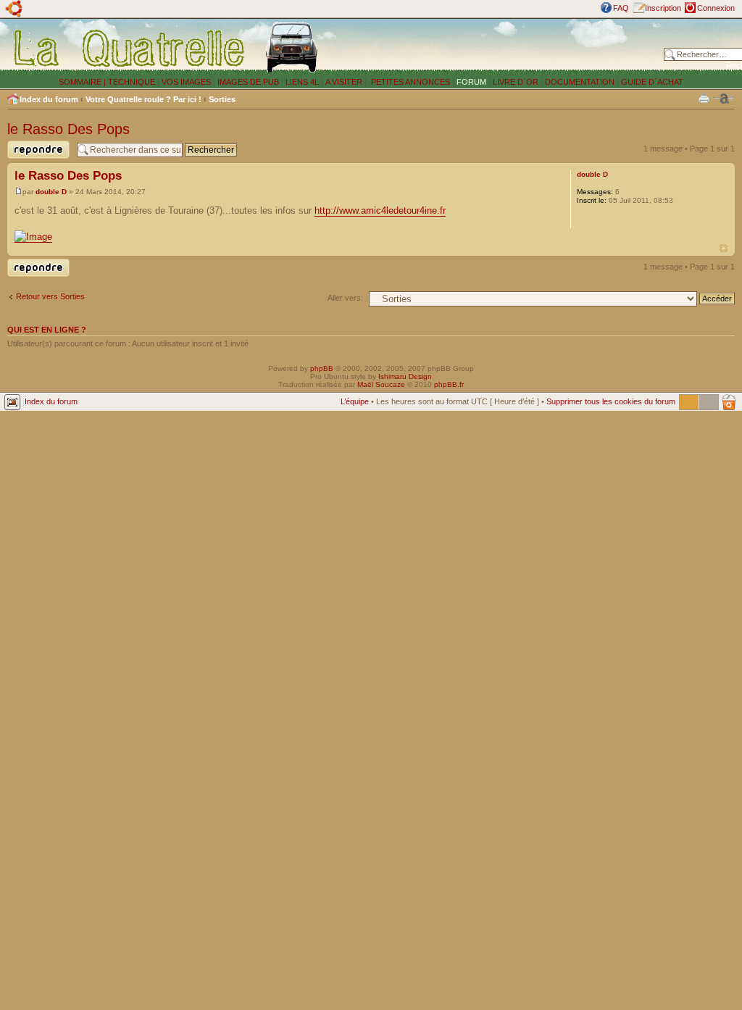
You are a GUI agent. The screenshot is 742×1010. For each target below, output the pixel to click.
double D (51, 192)
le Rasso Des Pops (68, 129)
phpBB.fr (449, 384)
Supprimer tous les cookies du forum (610, 401)
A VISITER (343, 82)
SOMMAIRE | (83, 82)
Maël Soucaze (381, 384)
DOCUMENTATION (579, 82)
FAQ (621, 8)
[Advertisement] (494, 47)
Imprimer (704, 97)
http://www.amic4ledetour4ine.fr (380, 210)
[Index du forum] (130, 48)
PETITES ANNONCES (409, 82)
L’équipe (355, 401)
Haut (724, 248)
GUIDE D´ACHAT (652, 82)
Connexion (716, 8)
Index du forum (49, 99)
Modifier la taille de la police (724, 98)
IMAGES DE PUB (248, 82)
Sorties (222, 99)
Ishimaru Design (405, 376)
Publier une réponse (26, 158)
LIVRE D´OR (515, 82)
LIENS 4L (303, 82)
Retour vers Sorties (50, 296)
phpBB (321, 368)
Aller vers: (345, 297)
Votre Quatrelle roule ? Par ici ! (143, 99)
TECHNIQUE (131, 82)
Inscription (663, 8)
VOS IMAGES (186, 82)
